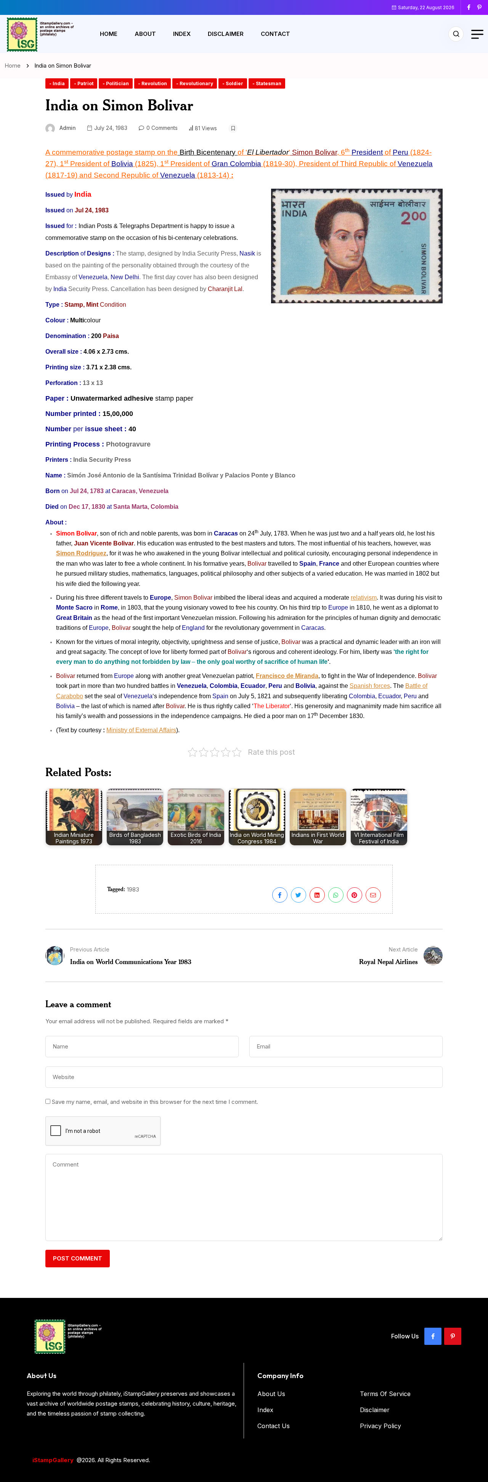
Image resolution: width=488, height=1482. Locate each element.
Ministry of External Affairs (141, 730)
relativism (364, 597)
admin (67, 128)
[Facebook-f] (432, 1336)
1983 (133, 889)
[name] (471, 7)
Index (182, 33)
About (145, 33)
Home (108, 33)
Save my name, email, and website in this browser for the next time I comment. (155, 1101)
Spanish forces (370, 686)
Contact (275, 33)
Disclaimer (226, 33)
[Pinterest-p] (452, 1336)
